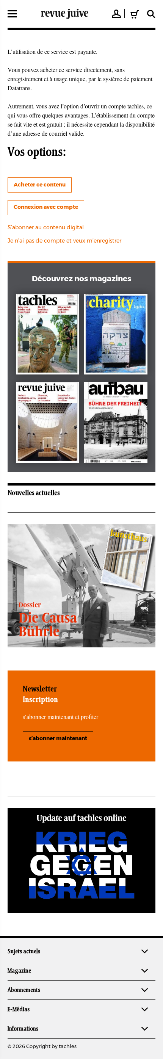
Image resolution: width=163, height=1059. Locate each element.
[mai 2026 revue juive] (47, 424)
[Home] (64, 14)
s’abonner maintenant (58, 738)
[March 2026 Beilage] (115, 336)
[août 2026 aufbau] (115, 424)
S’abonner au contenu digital (46, 227)
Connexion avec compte (46, 207)
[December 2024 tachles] (47, 336)
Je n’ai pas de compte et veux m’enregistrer (64, 241)
